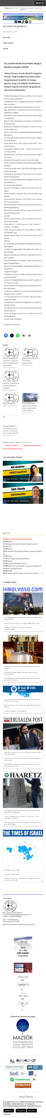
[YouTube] (19, 23)
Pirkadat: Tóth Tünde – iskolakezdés (16, 501)
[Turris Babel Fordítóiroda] (34, 1070)
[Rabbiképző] (35, 1076)
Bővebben (7, 1114)
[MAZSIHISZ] (14, 1070)
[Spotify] (26, 23)
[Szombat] (31, 1076)
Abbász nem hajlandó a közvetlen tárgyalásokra (30, 360)
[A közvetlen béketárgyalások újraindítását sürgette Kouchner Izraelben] (11, 375)
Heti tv (6, 533)
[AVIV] (12, 1064)
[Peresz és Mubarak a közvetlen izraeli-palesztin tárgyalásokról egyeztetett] (11, 352)
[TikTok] (23, 23)
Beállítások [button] (9, 1110)
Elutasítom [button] (31, 1110)
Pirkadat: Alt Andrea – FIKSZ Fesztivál (17, 479)
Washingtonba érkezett (33, 445)
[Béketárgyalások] (11, 397)
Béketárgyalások (9, 403)
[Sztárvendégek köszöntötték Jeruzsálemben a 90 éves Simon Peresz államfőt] (11, 420)
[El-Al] (26, 1064)
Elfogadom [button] (21, 1110)
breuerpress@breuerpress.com (20, 915)
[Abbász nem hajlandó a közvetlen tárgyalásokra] (30, 352)
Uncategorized (26, 442)
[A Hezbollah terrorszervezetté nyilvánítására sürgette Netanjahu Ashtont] (30, 397)
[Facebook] (16, 23)
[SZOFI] (14, 1076)
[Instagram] (30, 23)
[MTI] (24, 1076)
